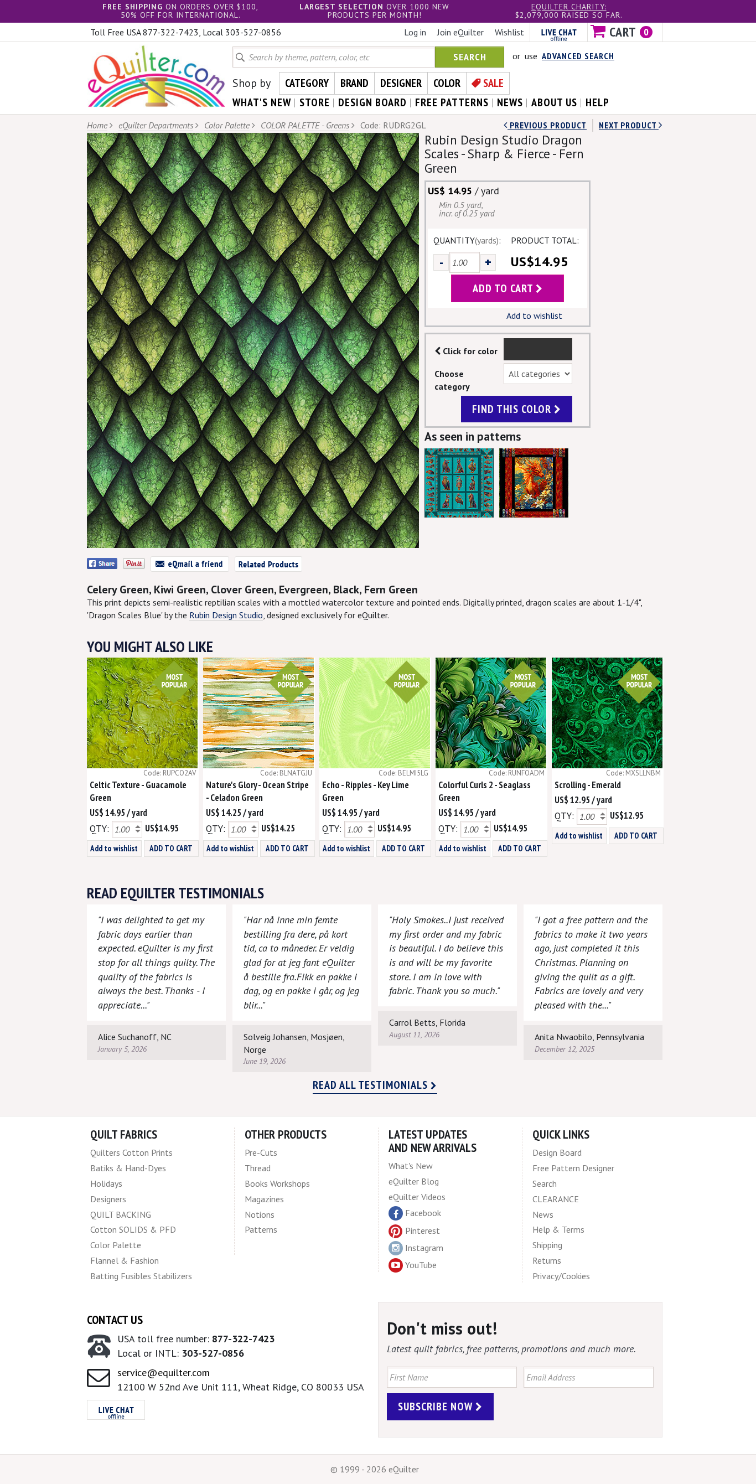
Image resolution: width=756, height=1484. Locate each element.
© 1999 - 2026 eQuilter (374, 1469)
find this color (513, 409)
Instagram (424, 1247)
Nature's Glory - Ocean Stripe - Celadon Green (257, 791)
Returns (546, 1260)
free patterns (452, 102)
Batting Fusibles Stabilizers (141, 1275)
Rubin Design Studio (226, 615)
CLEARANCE (555, 1198)
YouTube (421, 1264)
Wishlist (509, 32)
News (542, 1214)
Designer (401, 83)
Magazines (264, 1198)
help (597, 102)
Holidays (106, 1183)
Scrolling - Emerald (588, 785)
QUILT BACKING (120, 1214)
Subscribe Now (436, 1406)
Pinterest (422, 1230)
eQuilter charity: (569, 7)
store (314, 102)
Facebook (423, 1212)
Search (469, 56)
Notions (260, 1214)
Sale (493, 83)
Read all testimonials (372, 1085)
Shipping (547, 1244)
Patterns (261, 1229)
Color (446, 83)
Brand (354, 83)
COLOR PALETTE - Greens (305, 125)
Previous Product (547, 125)
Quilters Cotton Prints (131, 1152)
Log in (415, 32)
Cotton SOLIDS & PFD (133, 1229)
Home (97, 125)
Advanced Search (578, 55)
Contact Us (115, 1319)
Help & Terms (558, 1229)
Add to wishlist (534, 315)
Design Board (557, 1152)
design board (372, 102)
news (510, 102)
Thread (258, 1167)
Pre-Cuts (261, 1152)
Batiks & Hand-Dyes (128, 1167)
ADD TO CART (171, 848)
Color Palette (227, 125)
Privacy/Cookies (561, 1275)
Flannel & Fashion (124, 1260)
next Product (629, 125)
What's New (411, 1165)
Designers (108, 1198)
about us (554, 102)
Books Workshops (277, 1183)
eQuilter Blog (414, 1181)
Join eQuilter (460, 32)
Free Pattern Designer (573, 1167)
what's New (261, 102)
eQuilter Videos (417, 1196)
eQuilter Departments (155, 125)
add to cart (504, 288)
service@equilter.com (163, 1372)
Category (307, 83)
